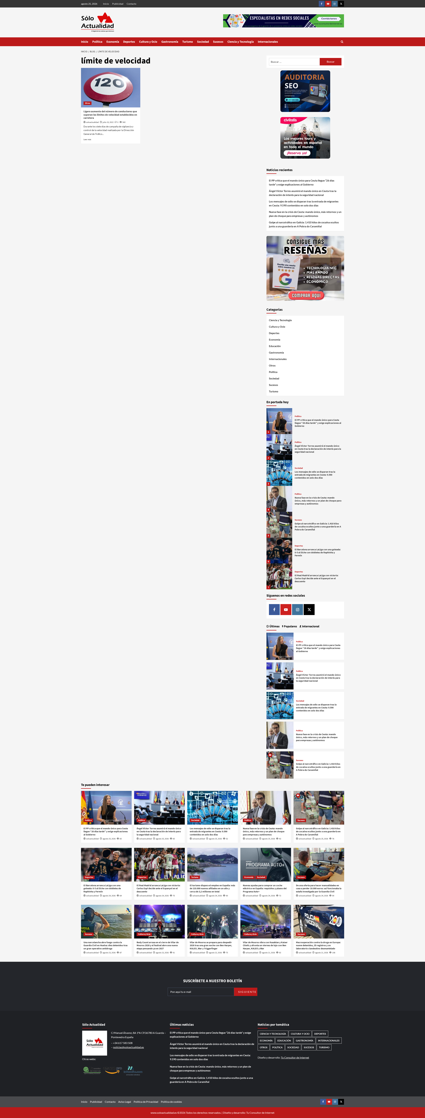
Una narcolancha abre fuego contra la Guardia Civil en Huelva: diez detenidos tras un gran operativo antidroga (106, 945)
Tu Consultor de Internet (295, 1057)
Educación (275, 346)
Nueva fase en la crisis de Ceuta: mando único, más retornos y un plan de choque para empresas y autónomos (305, 213)
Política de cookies (171, 1101)
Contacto (131, 3)
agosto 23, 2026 (109, 952)
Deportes (129, 42)
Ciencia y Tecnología (240, 42)
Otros (87, 103)
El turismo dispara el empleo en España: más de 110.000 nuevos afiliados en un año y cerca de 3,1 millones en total (212, 888)
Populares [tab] (290, 626)
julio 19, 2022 (108, 122)
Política (97, 42)
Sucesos (218, 42)
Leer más (87, 139)
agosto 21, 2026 (268, 952)
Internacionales (268, 42)
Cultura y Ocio (148, 42)
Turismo (187, 42)
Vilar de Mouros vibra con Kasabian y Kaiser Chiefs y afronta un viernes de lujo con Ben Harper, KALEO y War (265, 945)
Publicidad (117, 3)
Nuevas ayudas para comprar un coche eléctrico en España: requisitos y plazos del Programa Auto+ (265, 888)
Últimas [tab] (274, 626)
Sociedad (203, 42)
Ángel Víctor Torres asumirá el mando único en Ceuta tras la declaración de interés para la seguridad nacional (302, 192)
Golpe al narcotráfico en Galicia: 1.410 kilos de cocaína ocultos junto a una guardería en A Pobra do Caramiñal (304, 224)
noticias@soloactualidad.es (128, 1047)
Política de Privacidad (146, 1101)
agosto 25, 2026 (109, 838)
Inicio (106, 3)
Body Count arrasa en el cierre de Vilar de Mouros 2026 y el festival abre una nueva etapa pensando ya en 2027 (158, 945)
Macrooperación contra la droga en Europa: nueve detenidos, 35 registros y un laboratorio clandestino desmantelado (318, 945)
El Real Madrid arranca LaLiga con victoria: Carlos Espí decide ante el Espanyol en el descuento (316, 578)
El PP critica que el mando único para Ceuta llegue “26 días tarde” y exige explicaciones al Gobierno (301, 182)
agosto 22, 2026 (215, 952)
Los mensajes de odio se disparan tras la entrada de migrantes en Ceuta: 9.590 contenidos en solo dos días (304, 203)
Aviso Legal (124, 1101)
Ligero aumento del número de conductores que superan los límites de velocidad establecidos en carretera (110, 115)
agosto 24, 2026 (109, 895)
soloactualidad (92, 122)
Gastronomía (169, 42)
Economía (112, 42)
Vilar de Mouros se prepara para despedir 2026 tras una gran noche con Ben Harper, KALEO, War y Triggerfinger (211, 945)
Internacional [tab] (310, 626)
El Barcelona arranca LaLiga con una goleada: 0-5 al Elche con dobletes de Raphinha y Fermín (318, 552)
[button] (342, 42)
